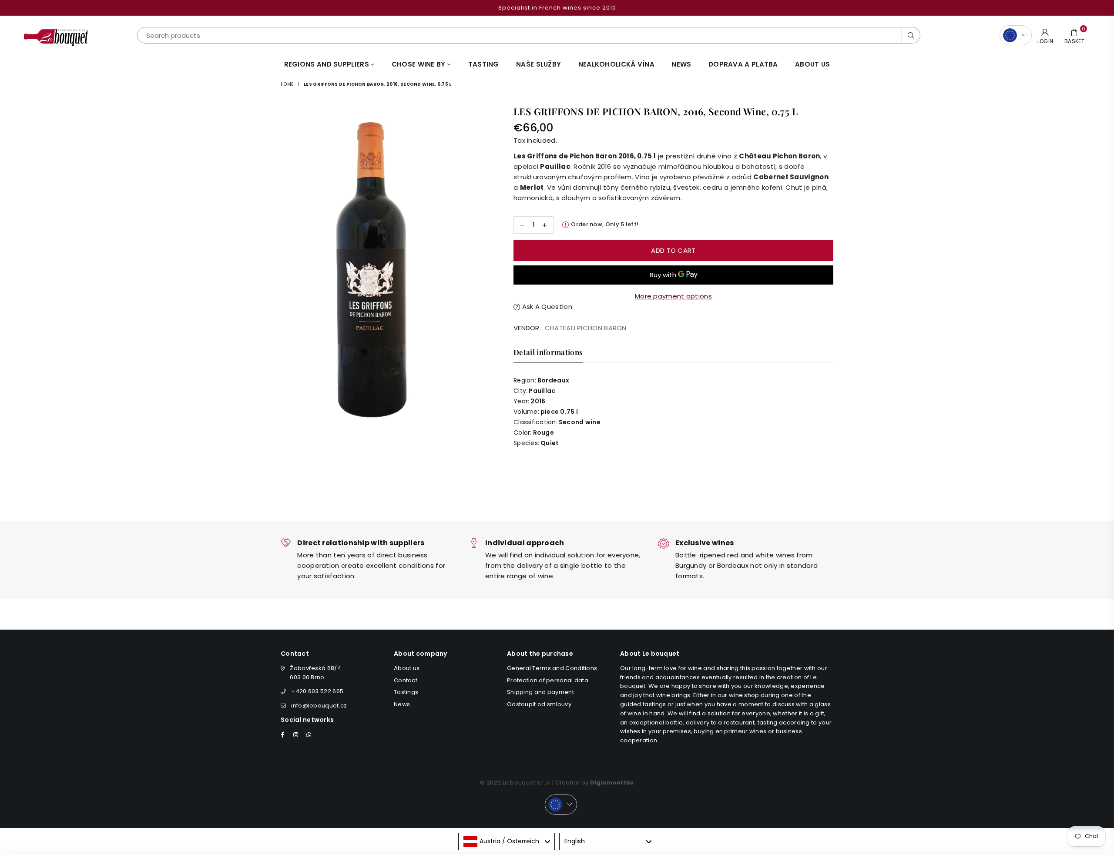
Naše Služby (538, 64)
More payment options (673, 296)
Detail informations (548, 352)
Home (287, 84)
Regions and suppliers (327, 64)
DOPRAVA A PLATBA (743, 64)
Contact (405, 680)
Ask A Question (546, 306)
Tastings (406, 692)
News (681, 64)
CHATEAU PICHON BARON (586, 327)
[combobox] (506, 841)
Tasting (483, 64)
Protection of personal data (547, 680)
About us (812, 64)
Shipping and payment (540, 692)
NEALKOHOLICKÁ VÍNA (616, 64)
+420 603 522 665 (317, 691)
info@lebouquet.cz (319, 705)
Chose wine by (419, 64)
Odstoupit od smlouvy (539, 704)
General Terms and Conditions (552, 668)
